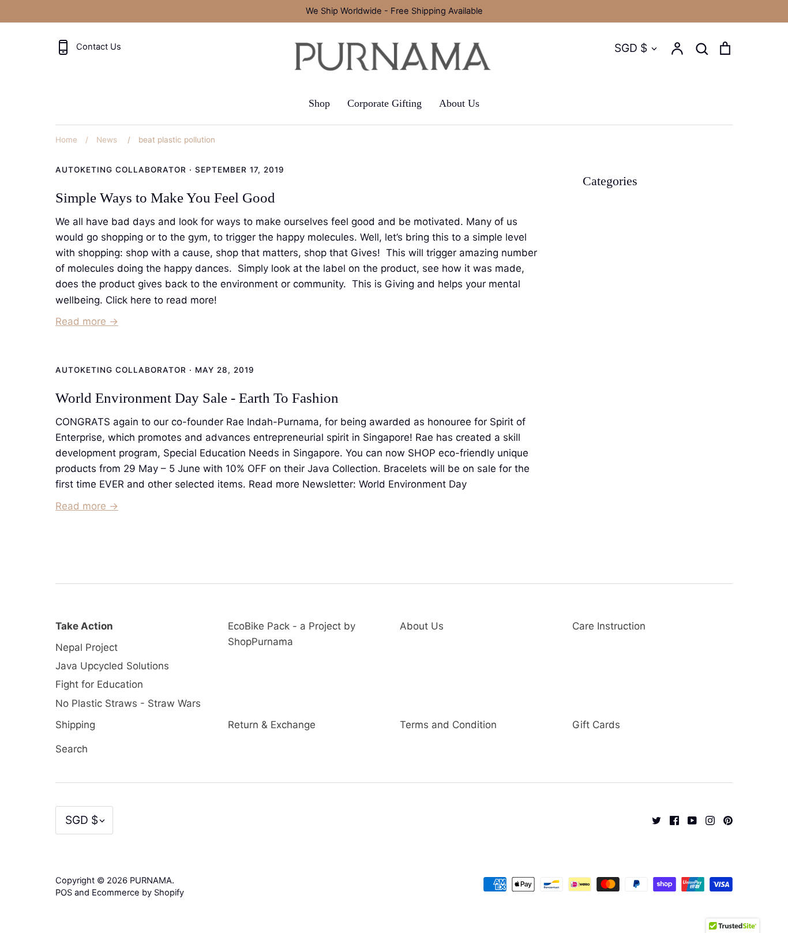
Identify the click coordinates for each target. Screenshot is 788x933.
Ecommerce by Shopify (138, 892)
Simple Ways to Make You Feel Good (165, 197)
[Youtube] (688, 820)
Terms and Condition (448, 724)
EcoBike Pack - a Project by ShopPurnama (291, 633)
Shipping (75, 724)
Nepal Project (86, 647)
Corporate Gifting (384, 103)
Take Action (84, 626)
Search (71, 749)
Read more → (86, 321)
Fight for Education (99, 684)
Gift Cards (596, 724)
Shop (319, 103)
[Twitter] (652, 820)
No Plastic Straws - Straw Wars (128, 703)
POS (63, 892)
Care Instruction (609, 626)
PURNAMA (151, 880)
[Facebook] (670, 820)
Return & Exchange (272, 724)
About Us (459, 103)
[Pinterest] (724, 820)
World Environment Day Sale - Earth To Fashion (197, 398)
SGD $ (630, 48)
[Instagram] (706, 820)
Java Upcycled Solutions (112, 666)
